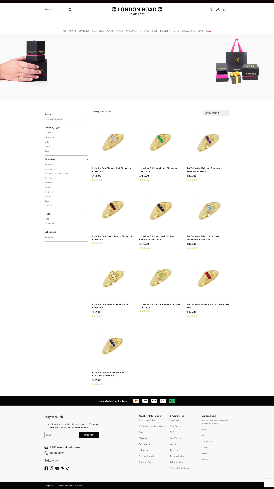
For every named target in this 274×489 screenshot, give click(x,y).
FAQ (172, 432)
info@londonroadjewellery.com (65, 447)
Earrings (144, 31)
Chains (119, 31)
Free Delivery (176, 426)
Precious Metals (146, 456)
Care (141, 432)
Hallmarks (143, 450)
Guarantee (175, 444)
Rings (154, 31)
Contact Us (207, 441)
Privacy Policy (176, 462)
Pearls (110, 31)
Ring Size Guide (146, 462)
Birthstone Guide (147, 420)
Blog (204, 435)
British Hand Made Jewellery (152, 426)
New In (72, 31)
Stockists (174, 420)
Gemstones (98, 31)
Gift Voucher (176, 438)
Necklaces (131, 31)
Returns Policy (177, 456)
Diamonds (84, 31)
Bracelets (165, 31)
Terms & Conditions (179, 468)
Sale (208, 31)
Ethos (204, 447)
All (64, 31)
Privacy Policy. (81, 427)
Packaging (175, 450)
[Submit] (69, 9)
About (204, 429)
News (204, 453)
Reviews (205, 459)
